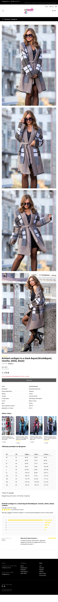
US (56, 6)
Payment (41, 569)
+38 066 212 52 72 (14, 1)
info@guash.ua (6, 1)
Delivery (41, 571)
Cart (40, 566)
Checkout (41, 567)
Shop (40, 563)
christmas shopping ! (24, 496)
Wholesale (23, 569)
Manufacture (24, 567)
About (22, 566)
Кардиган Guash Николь (10, 496)
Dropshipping (24, 571)
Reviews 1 (11, 363)
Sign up (51, 6)
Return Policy (42, 573)
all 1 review (8, 512)
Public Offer (24, 573)
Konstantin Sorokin (5, 590)
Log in (46, 6)
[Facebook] (2, 586)
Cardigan (11, 493)
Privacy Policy (42, 575)
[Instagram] (4, 586)
